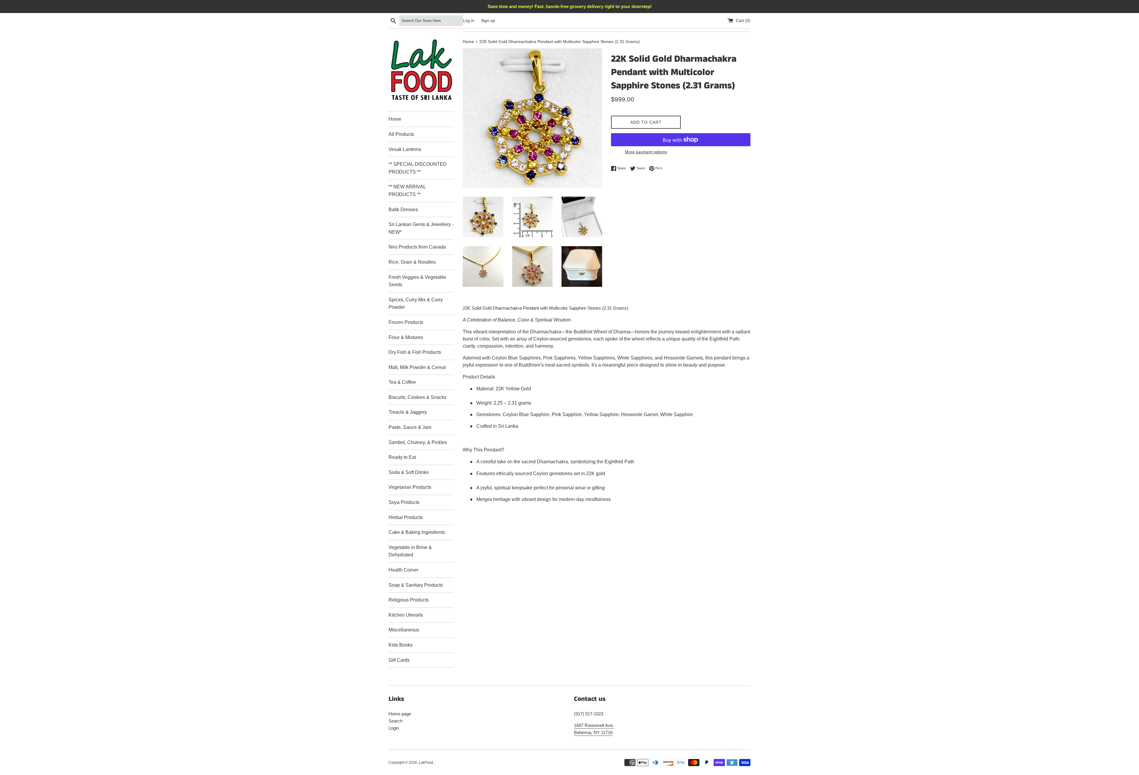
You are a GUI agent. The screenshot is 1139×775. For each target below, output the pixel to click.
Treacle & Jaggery (408, 412)
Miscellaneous (404, 629)
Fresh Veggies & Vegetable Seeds (417, 281)
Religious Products (409, 599)
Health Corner (403, 569)
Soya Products (404, 502)
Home (395, 119)
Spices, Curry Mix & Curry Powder (416, 303)
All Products (401, 134)
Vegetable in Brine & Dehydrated (410, 551)
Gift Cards (399, 660)
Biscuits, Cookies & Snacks (417, 397)
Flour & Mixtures (406, 337)
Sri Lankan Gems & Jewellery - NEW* (421, 228)
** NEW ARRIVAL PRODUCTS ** (407, 190)
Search (396, 720)
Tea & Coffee (402, 382)
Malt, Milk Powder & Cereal (417, 367)
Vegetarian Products (410, 487)
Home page (400, 713)
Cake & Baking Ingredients (417, 532)
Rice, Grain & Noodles (412, 262)
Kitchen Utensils (406, 615)
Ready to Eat (402, 457)
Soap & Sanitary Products (416, 585)
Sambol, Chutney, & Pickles (418, 442)
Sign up (488, 20)
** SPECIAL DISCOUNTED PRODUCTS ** (418, 168)
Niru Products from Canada (417, 246)
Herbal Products (406, 517)
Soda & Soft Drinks (409, 472)
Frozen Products (406, 322)
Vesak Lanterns (405, 149)
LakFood (426, 762)
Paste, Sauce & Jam (410, 427)
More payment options (646, 151)
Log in (468, 20)
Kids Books (401, 644)
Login (394, 728)
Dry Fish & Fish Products (415, 352)
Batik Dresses (403, 209)
